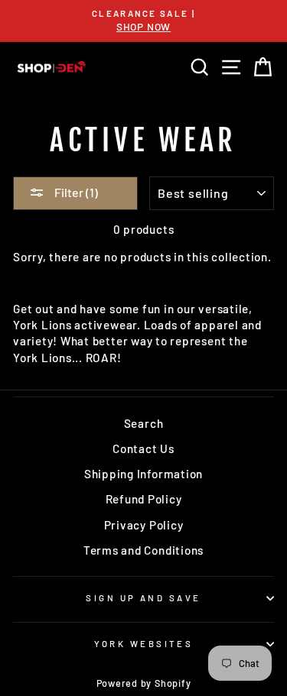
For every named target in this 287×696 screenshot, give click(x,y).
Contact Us (143, 448)
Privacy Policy (144, 525)
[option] (143, 21)
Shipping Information (143, 474)
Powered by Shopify (143, 683)
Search (144, 423)
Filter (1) (75, 192)
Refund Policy (144, 499)
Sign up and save (143, 598)
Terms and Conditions (143, 550)
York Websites (144, 644)
